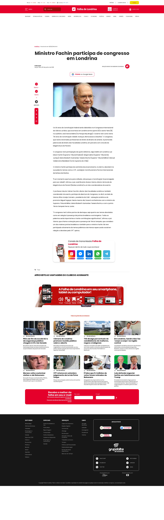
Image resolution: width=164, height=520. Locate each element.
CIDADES (47, 16)
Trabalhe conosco (67, 440)
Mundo (27, 447)
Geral (26, 449)
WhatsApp (28, 423)
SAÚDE (69, 16)
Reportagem (47, 430)
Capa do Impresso (67, 423)
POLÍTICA (101, 16)
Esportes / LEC (29, 437)
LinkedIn (84, 427)
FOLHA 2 (86, 16)
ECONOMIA (94, 16)
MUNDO (108, 16)
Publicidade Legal (67, 447)
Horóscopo (65, 433)
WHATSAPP (27, 16)
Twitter (84, 435)
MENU (30, 9)
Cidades (27, 428)
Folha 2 (27, 440)
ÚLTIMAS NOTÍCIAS (37, 16)
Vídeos (27, 457)
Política (37, 46)
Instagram (85, 430)
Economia (28, 442)
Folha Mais (46, 427)
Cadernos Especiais (49, 437)
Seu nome (77, 394)
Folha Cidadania (48, 435)
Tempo (64, 442)
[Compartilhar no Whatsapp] (36, 121)
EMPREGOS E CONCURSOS (58, 16)
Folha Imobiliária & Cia (49, 424)
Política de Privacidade (69, 445)
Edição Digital (66, 426)
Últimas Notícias (30, 426)
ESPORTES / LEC (77, 16)
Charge (64, 431)
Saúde (27, 435)
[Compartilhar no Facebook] (36, 111)
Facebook (85, 432)
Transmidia (46, 432)
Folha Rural (28, 454)
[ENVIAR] (116, 398)
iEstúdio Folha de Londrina (67, 436)
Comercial (65, 428)
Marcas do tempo (67, 453)
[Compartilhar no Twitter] (36, 118)
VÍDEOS (137, 16)
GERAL (114, 16)
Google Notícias (84, 424)
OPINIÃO (121, 16)
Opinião (27, 452)
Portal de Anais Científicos (66, 450)
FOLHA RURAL (129, 16)
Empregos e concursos (28, 431)
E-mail (98, 394)
